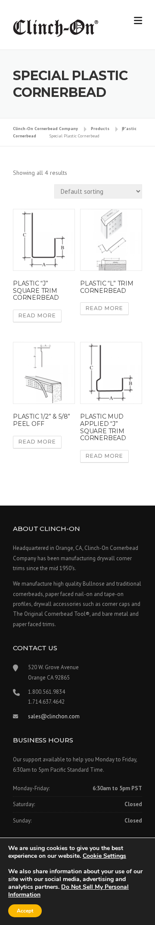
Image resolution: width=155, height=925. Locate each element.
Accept (25, 910)
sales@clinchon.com (54, 716)
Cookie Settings (104, 856)
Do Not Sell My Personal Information (68, 891)
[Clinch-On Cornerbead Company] (56, 27)
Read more (37, 315)
